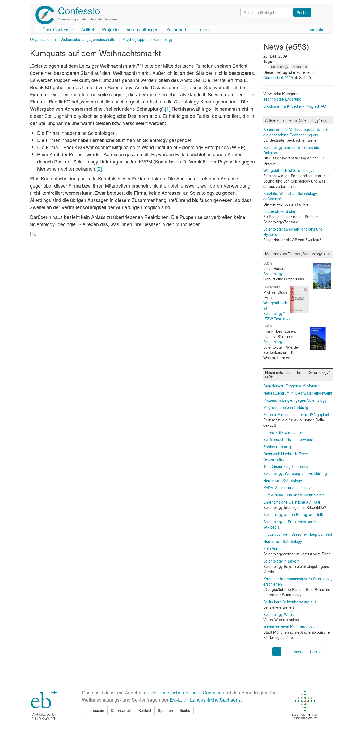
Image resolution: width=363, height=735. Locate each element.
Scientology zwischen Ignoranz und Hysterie (293, 231)
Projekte (110, 29)
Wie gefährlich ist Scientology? (289, 170)
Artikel (87, 29)
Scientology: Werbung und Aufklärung (295, 473)
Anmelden (317, 29)
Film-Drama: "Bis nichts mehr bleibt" (293, 495)
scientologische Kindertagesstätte (291, 626)
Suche (185, 710)
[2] (99, 168)
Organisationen (43, 39)
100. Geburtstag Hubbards (285, 466)
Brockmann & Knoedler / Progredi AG (294, 106)
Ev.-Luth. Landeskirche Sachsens (205, 699)
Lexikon (202, 29)
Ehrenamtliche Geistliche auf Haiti (291, 502)
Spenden (165, 710)
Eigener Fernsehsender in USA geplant (296, 414)
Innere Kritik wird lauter (282, 432)
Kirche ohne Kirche (279, 211)
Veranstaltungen (142, 29)
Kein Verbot (273, 548)
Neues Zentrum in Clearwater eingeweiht (297, 393)
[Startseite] (46, 15)
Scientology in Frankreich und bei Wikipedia (291, 524)
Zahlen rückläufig (277, 446)
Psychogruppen (135, 39)
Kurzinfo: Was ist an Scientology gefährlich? (290, 196)
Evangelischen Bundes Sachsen (187, 692)
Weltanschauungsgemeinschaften (89, 39)
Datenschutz (121, 710)
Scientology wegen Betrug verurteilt (293, 514)
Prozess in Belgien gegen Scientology (295, 400)
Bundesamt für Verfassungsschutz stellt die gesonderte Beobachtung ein (296, 132)
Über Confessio (57, 29)
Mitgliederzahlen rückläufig (285, 407)
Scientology (163, 39)
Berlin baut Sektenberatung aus (289, 601)
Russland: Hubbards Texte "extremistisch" (285, 456)
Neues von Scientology (282, 480)
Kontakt (144, 710)
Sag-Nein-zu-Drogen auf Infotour (291, 385)
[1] (167, 108)
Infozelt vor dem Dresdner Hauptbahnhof (297, 534)
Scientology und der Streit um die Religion (291, 150)
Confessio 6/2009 (278, 77)
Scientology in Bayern (281, 561)
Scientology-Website (280, 614)
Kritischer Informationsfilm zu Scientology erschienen (297, 581)
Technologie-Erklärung (282, 99)
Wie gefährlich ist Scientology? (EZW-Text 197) (276, 310)
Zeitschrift (176, 29)
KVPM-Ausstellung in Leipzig (287, 487)
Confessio (79, 10)
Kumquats (299, 66)
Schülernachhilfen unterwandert (290, 439)
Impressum (94, 710)
